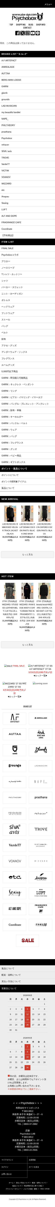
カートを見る (34, 1167)
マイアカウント (7, 1160)
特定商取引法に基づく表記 (33, 1186)
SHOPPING (21, 24)
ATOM (47, 1189)
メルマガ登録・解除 (30, 1189)
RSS (42, 1189)
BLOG (31, 24)
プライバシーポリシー (13, 1189)
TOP (11, 24)
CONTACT (27, 27)
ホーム (11, 1183)
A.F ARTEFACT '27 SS (40, 671)
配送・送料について (39, 1183)
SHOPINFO (41, 24)
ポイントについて (10, 475)
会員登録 (32, 1160)
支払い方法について (23, 1183)
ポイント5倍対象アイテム (14, 481)
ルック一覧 (40, 675)
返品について (8, 488)
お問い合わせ (7, 1174)
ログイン (5, 1167)
